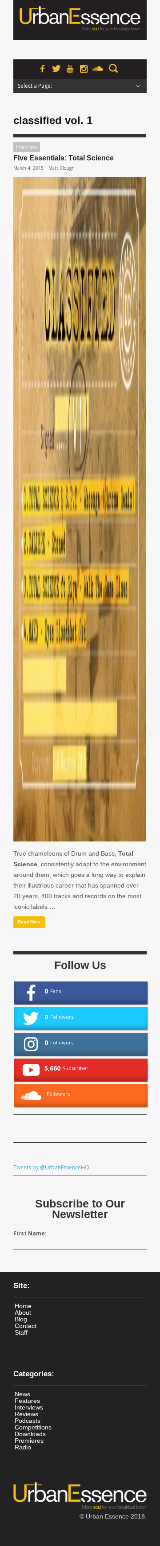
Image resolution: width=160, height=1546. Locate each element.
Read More (29, 921)
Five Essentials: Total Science (63, 158)
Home (23, 1305)
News (22, 1394)
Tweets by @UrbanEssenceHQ (51, 1167)
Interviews (26, 147)
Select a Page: (35, 86)
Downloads (30, 1433)
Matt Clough (61, 168)
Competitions (33, 1427)
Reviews (26, 1413)
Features (27, 1400)
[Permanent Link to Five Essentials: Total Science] (79, 509)
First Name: (30, 1233)
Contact (25, 1325)
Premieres (29, 1440)
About (23, 1312)
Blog (21, 1319)
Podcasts (27, 1420)
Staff (21, 1332)
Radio (23, 1447)
